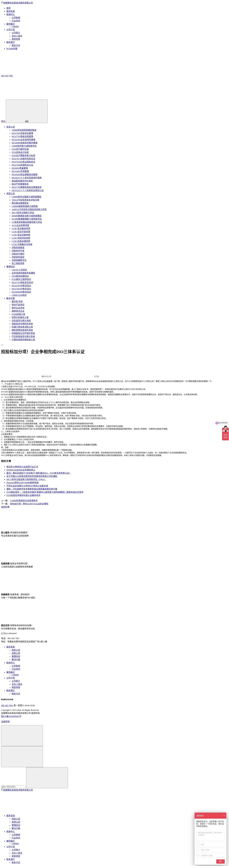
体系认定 (10, 127)
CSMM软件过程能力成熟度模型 (26, 197)
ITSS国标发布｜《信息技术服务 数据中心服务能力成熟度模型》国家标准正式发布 (44, 492)
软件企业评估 (18, 308)
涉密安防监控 (18, 257)
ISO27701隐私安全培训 (22, 282)
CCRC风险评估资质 (21, 238)
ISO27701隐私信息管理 (22, 136)
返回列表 (5, 507)
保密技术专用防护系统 (22, 324)
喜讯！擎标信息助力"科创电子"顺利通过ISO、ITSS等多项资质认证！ (38, 473)
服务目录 (10, 647)
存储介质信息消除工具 (22, 327)
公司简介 (16, 33)
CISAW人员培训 (19, 270)
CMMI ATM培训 (19, 295)
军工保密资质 (18, 263)
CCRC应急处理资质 (21, 241)
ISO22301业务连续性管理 (23, 139)
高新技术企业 (18, 311)
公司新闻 (16, 18)
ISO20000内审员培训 (21, 292)
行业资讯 (16, 21)
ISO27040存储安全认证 (22, 165)
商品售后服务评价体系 (22, 181)
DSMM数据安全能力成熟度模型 (26, 216)
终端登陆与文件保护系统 (23, 333)
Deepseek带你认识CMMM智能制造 (22, 482)
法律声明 (5, 721)
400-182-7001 (7, 705)
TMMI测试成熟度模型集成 (24, 130)
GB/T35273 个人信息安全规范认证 (28, 190)
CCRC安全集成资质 (21, 228)
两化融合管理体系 (20, 203)
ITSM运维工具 (18, 314)
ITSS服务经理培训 (20, 276)
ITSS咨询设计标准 (20, 152)
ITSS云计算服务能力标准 (23, 155)
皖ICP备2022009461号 (11, 716)
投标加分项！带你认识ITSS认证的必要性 (29, 504)
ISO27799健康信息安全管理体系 (27, 187)
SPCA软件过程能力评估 (23, 213)
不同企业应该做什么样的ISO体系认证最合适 (27, 486)
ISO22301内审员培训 (21, 286)
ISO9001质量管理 (20, 168)
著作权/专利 (17, 301)
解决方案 (10, 298)
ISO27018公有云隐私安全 (23, 162)
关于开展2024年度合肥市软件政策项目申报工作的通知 (31, 476)
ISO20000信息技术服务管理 (24, 143)
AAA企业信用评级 (20, 225)
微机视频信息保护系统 (22, 330)
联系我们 (10, 690)
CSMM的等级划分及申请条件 (24, 500)
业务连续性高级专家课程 (23, 273)
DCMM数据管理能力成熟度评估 (27, 219)
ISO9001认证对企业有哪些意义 (20, 470)
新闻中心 (10, 663)
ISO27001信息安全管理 (22, 133)
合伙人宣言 (17, 36)
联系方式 (16, 45)
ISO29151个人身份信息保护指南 (27, 178)
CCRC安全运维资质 (21, 235)
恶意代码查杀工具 (20, 317)
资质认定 (10, 193)
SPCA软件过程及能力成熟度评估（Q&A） (26, 479)
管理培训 (10, 266)
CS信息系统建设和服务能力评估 (27, 222)
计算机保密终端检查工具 (23, 339)
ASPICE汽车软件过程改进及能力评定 (29, 209)
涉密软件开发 (18, 251)
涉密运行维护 (18, 254)
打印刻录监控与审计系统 (23, 336)
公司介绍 (10, 678)
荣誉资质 (16, 39)
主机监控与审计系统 (21, 320)
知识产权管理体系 (20, 184)
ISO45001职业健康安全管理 (24, 174)
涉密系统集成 (18, 247)
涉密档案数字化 (19, 260)
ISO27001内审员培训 (21, 289)
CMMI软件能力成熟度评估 (24, 146)
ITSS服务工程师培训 (21, 279)
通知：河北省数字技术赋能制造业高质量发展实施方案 (31, 489)
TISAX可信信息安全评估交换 (25, 200)
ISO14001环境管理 (20, 171)
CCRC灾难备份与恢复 (22, 244)
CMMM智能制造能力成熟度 (25, 206)
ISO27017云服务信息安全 (23, 159)
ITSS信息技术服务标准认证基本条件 (23, 495)
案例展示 (10, 672)
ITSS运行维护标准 (20, 149)
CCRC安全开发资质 (21, 232)
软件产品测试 (18, 305)
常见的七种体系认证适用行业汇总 (22, 467)
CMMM (15, 26)
